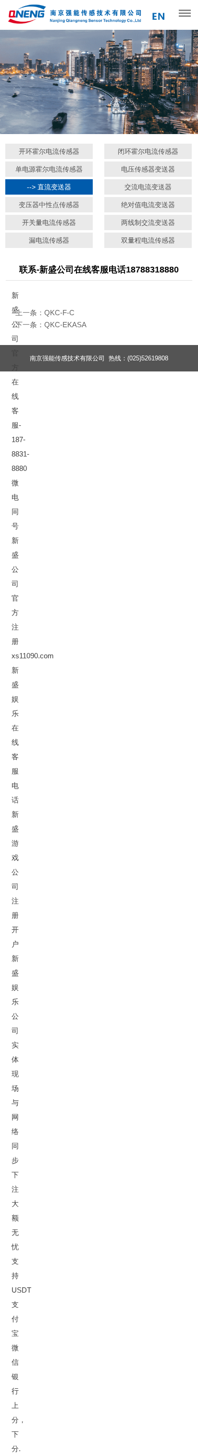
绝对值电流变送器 (148, 205)
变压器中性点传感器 (49, 205)
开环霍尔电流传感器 (49, 151)
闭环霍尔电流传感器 (148, 151)
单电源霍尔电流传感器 (49, 169)
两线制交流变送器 (148, 222)
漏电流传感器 (49, 240)
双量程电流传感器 (148, 240)
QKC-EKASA (65, 325)
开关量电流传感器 (49, 222)
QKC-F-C (59, 312)
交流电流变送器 (148, 187)
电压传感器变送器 (148, 169)
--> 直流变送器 (49, 187)
